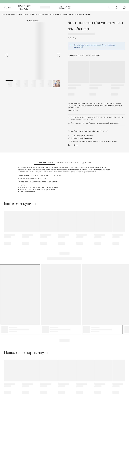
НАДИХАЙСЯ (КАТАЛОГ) (25, 7)
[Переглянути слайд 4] (32, 83)
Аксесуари (11, 14)
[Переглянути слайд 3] (24, 83)
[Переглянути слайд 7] (56, 83)
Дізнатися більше (73, 110)
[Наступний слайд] (58, 55)
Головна (4, 14)
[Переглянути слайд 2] (16, 83)
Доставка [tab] (87, 163)
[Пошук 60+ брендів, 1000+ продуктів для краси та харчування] (109, 7)
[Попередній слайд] (6, 55)
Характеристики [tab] (44, 163)
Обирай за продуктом (24, 14)
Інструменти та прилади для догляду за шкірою (46, 14)
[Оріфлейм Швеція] (64, 7)
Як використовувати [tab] (67, 163)
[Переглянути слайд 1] (9, 83)
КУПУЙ (7, 7)
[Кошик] (124, 7)
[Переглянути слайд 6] (48, 83)
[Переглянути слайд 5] (40, 83)
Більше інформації (113, 123)
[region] (32, 51)
